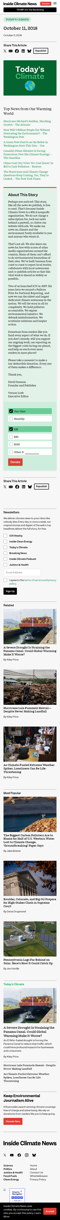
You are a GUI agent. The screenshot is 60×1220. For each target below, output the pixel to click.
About (33, 1169)
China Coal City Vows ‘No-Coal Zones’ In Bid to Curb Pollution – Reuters (28, 164)
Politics (7, 1169)
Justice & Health (13, 1172)
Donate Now (13, 1121)
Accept (50, 1211)
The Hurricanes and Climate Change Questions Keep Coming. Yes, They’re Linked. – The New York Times (26, 175)
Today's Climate (17, 19)
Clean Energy (11, 1179)
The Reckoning (30, 9)
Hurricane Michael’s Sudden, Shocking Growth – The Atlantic (27, 122)
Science (8, 1165)
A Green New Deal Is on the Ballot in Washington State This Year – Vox (25, 143)
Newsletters (11, 512)
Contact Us (36, 1172)
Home (33, 1165)
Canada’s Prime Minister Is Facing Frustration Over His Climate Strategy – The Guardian (27, 154)
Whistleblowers (39, 1176)
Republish (40, 50)
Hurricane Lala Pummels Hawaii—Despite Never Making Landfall (29, 1067)
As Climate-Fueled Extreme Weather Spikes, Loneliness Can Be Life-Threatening (26, 1077)
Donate (46, 3)
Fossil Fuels (10, 1176)
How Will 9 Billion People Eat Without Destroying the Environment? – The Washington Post (26, 133)
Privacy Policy (38, 1179)
